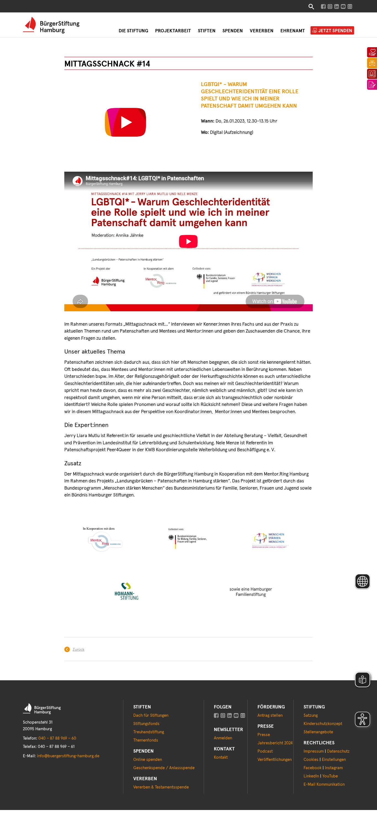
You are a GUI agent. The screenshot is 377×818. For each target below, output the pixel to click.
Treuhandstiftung (148, 732)
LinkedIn (311, 776)
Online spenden (147, 760)
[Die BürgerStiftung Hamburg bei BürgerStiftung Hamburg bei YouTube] (236, 715)
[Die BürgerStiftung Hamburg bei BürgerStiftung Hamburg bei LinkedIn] (229, 715)
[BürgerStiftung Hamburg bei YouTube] (343, 6)
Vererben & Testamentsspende (161, 787)
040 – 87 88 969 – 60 (57, 738)
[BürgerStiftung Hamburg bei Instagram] (330, 6)
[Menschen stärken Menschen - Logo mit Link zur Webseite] (269, 542)
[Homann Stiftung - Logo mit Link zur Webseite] (126, 593)
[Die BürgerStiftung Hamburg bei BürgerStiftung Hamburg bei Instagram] (223, 715)
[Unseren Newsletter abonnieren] (349, 6)
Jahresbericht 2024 (275, 743)
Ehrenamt (292, 31)
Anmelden (223, 738)
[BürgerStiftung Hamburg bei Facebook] (323, 6)
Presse (263, 735)
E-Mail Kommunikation (324, 784)
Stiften (207, 31)
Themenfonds (145, 740)
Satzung (311, 715)
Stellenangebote (318, 732)
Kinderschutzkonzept (323, 724)
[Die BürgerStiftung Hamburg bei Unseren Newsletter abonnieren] (242, 715)
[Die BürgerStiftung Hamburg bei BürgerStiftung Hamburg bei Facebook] (216, 715)
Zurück (78, 650)
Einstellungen (334, 760)
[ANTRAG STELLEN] (372, 83)
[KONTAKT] (372, 72)
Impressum (314, 751)
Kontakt (221, 757)
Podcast (265, 751)
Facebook (313, 768)
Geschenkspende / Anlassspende (164, 768)
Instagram (334, 768)
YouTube (330, 776)
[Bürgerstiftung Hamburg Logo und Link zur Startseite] (51, 25)
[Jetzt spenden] (372, 51)
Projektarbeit (173, 31)
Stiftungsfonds (146, 724)
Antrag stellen (270, 715)
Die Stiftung (133, 31)
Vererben (262, 31)
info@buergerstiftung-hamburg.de (68, 756)
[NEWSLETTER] (372, 61)
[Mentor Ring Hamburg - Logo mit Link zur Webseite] (105, 542)
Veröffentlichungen (274, 760)
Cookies (311, 760)
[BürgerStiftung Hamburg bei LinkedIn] (336, 6)
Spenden (232, 31)
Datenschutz (338, 751)
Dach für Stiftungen (150, 715)
